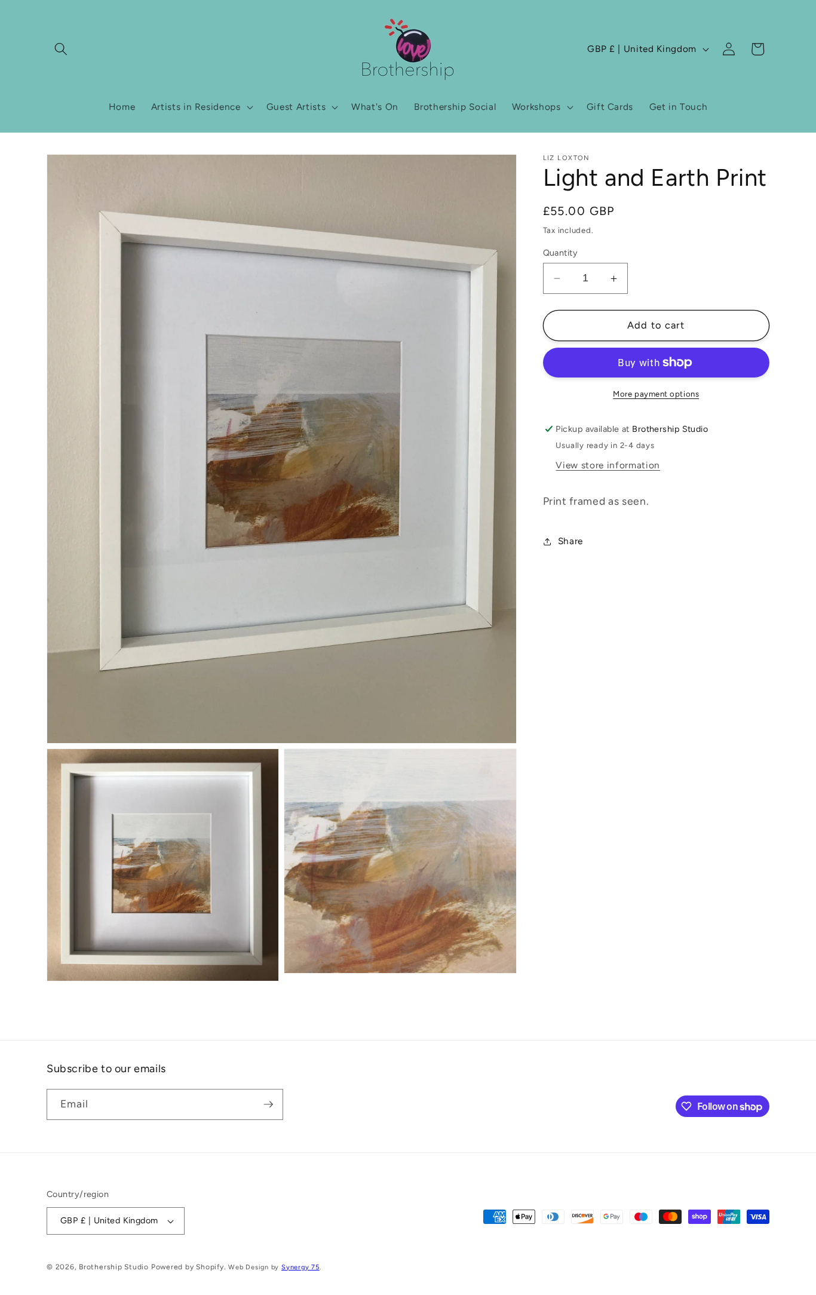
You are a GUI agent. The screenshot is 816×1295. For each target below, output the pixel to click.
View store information (608, 465)
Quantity (560, 252)
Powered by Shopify (187, 1267)
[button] (61, 49)
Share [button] (570, 541)
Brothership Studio (114, 1267)
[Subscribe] (268, 1104)
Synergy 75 (300, 1268)
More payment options (656, 393)
